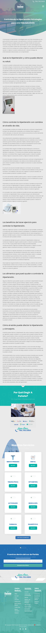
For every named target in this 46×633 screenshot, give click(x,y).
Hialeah (17, 613)
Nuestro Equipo (37, 602)
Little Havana (17, 598)
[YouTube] (25, 629)
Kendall (16, 596)
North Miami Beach (18, 604)
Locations (37, 596)
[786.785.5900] (17, 431)
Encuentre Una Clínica (23, 565)
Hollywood (17, 601)
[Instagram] (23, 629)
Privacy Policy (23, 626)
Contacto (37, 594)
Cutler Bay (17, 607)
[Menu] (43, 6)
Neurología (27, 604)
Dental (26, 597)
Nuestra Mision (37, 598)
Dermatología (28, 611)
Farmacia (27, 609)
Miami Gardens (17, 610)
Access (27, 592)
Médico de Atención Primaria (27, 601)
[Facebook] (20, 629)
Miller (16, 594)
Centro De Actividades (28, 594)
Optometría (28, 607)
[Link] (20, 6)
